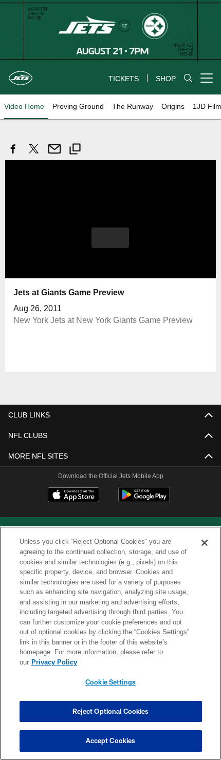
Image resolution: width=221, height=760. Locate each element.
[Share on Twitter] (34, 154)
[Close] (204, 553)
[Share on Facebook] (13, 154)
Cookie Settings (110, 682)
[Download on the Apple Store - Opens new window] (73, 495)
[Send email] (54, 154)
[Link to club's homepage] (20, 74)
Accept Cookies (111, 740)
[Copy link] (75, 150)
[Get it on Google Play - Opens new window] (144, 499)
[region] (110, 648)
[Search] (188, 78)
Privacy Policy (133, 662)
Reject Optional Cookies (110, 711)
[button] (110, 237)
